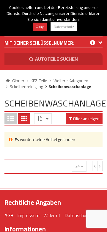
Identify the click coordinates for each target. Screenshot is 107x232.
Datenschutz (64, 26)
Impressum (28, 215)
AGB (8, 215)
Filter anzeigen (86, 119)
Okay (40, 26)
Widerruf (52, 215)
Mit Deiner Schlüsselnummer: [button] (39, 43)
